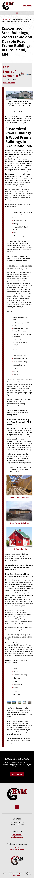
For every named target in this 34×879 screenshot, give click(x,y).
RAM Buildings (8, 6)
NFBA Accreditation (17, 850)
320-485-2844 (27, 6)
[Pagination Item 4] (21, 111)
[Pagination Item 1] (14, 111)
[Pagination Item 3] (19, 111)
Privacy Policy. (19, 874)
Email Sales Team (17, 837)
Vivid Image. (17, 875)
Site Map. (11, 874)
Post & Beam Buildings (19, 549)
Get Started (17, 774)
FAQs (17, 847)
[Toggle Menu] (17, 13)
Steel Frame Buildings (19, 523)
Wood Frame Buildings (19, 497)
